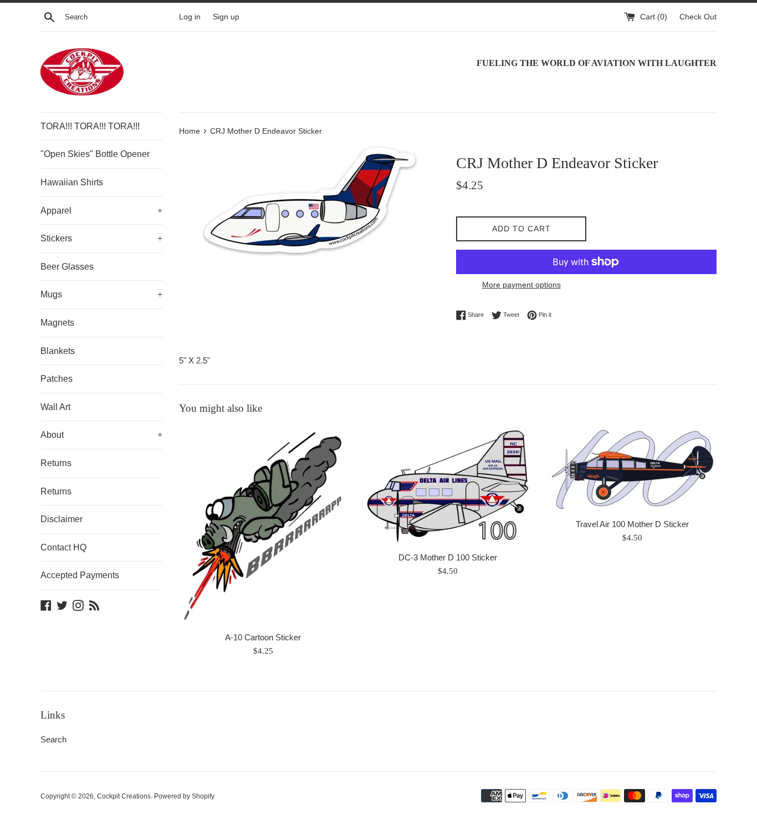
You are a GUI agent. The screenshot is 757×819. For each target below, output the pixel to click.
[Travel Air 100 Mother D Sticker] (633, 469)
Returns (55, 463)
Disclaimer (61, 519)
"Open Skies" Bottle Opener (95, 154)
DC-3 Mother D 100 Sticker (447, 557)
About (101, 434)
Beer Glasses (67, 266)
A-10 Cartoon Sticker (263, 637)
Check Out (698, 17)
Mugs (101, 294)
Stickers (101, 238)
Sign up (226, 17)
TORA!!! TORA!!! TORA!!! (90, 126)
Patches (56, 378)
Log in (190, 17)
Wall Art (55, 407)
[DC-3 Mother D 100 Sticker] (447, 486)
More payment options (521, 284)
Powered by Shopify (184, 796)
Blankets (57, 351)
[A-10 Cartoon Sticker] (263, 526)
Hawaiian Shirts (71, 182)
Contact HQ (63, 547)
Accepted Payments (79, 575)
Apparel (101, 210)
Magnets (57, 322)
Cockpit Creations (124, 796)
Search (53, 739)
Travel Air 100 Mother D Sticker (632, 524)
